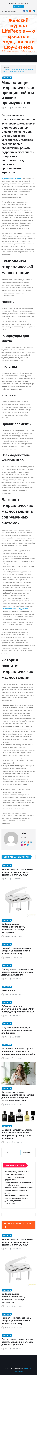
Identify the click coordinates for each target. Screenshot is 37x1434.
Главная (6, 67)
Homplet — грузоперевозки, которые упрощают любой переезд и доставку (16, 950)
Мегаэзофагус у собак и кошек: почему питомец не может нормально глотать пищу (17, 872)
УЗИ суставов (8, 990)
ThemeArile (18, 1371)
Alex (6, 108)
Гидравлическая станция (11, 178)
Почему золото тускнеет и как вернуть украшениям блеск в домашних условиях (17, 972)
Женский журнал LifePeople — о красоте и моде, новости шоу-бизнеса (18, 33)
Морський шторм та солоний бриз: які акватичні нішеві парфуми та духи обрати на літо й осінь (16, 1134)
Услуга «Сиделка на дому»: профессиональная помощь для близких (16, 1030)
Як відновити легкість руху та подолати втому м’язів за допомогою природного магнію (18, 1051)
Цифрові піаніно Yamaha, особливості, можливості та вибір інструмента (13, 928)
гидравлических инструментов (15, 609)
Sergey (7, 936)
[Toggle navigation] (18, 59)
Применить (27, 1152)
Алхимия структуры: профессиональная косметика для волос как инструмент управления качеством (17, 1096)
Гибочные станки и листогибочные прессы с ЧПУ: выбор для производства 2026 (17, 1008)
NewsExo (27, 1368)
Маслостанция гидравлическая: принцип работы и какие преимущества (18, 70)
